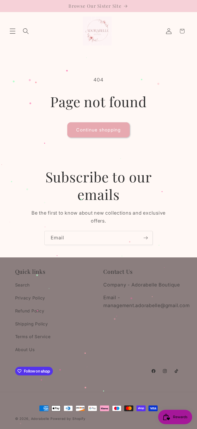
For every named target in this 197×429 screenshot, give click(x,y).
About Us (25, 349)
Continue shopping (98, 130)
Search (22, 284)
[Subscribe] (145, 238)
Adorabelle (40, 419)
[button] (12, 31)
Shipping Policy (31, 323)
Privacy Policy (30, 297)
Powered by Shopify (68, 419)
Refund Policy (29, 310)
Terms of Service (33, 336)
